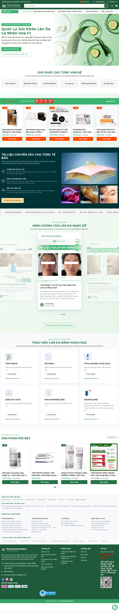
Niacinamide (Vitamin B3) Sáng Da (41, 525)
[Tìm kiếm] (106, 6)
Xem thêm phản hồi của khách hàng (59, 325)
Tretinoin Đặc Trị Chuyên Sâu (39, 523)
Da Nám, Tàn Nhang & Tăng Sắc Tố (11, 523)
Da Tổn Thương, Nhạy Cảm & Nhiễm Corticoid (14, 529)
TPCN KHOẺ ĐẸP (91, 11)
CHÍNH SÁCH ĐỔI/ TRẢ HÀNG (68, 553)
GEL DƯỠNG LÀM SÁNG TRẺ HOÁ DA (72, 525)
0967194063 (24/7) (107, 556)
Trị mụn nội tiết (24, 541)
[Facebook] (3, 579)
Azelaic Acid (34, 529)
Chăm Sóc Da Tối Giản (97, 525)
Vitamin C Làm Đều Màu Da (39, 527)
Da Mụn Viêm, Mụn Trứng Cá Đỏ (12, 532)
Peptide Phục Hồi (36, 532)
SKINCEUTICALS (18, 499)
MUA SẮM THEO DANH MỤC (44, 11)
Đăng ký (83, 557)
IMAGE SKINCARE (80, 499)
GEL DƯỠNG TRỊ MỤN (67, 523)
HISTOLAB (70, 499)
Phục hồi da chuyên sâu (10, 541)
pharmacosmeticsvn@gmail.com (15, 575)
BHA (54, 527)
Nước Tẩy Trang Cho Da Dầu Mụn (101, 521)
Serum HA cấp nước (79, 541)
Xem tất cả (110, 101)
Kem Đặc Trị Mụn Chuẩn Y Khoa (34, 506)
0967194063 (8, 571)
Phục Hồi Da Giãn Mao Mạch (99, 529)
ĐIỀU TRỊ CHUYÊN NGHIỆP (47, 568)
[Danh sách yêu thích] (112, 6)
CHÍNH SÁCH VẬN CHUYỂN (67, 562)
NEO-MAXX (51, 212)
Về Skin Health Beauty (12, 200)
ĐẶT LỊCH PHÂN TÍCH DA (11, 49)
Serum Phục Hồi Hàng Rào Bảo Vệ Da (12, 506)
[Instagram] (7, 579)
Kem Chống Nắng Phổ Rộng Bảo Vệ (81, 506)
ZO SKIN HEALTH (30, 499)
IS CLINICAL (61, 499)
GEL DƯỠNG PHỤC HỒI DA (69, 521)
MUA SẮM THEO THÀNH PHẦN (70, 11)
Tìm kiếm (84, 552)
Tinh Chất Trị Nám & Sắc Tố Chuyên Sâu (57, 506)
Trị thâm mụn (104, 541)
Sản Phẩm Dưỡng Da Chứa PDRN (12, 508)
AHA (50, 527)
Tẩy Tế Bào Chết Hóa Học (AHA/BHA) (105, 506)
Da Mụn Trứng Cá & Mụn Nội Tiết (10, 521)
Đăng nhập (84, 555)
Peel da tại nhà (93, 541)
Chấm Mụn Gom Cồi (97, 527)
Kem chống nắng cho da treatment (60, 541)
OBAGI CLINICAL (6, 499)
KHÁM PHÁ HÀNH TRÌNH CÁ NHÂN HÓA (16, 54)
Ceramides (43, 529)
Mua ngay (12, 139)
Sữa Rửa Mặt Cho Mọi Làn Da (99, 523)
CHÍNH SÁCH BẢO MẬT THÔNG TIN (68, 557)
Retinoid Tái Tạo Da (36, 521)
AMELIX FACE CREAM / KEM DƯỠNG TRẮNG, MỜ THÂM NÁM (74, 475)
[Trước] (49, 314)
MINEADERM (94, 212)
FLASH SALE (12, 101)
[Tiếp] (70, 314)
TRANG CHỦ (27, 11)
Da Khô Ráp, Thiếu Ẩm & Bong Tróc (11, 525)
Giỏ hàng (84, 560)
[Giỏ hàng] (116, 6)
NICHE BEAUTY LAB (29, 212)
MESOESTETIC (42, 499)
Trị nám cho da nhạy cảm (39, 541)
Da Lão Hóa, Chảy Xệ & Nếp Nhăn (11, 527)
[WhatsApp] (11, 579)
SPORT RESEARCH (73, 212)
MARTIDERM (52, 499)
